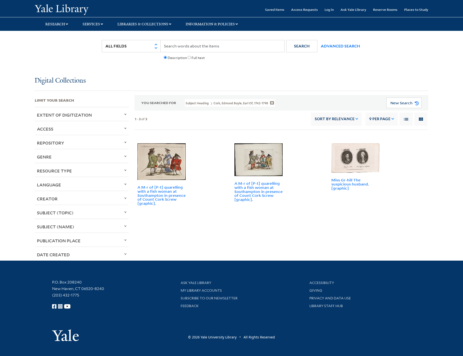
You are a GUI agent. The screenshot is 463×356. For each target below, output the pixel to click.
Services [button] (91, 24)
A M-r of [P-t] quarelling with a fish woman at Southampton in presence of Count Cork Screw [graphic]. (161, 195)
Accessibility (321, 283)
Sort (334, 119)
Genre (44, 157)
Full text (198, 58)
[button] (301, 46)
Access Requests (304, 9)
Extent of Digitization (64, 115)
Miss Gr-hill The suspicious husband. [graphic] (350, 184)
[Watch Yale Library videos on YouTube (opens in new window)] (67, 306)
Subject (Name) (55, 227)
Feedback (190, 306)
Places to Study (416, 9)
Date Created (53, 254)
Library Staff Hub (326, 306)
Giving (315, 290)
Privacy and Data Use (330, 298)
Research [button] (55, 24)
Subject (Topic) (55, 213)
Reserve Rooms (385, 9)
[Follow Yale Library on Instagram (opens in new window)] (60, 306)
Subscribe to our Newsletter (209, 298)
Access (45, 129)
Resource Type (54, 171)
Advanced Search (340, 46)
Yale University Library (64, 9)
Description (177, 58)
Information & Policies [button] (210, 24)
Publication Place (59, 241)
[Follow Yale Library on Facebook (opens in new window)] (54, 306)
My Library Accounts (201, 290)
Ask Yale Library (353, 9)
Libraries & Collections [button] (142, 24)
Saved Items (274, 9)
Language (49, 185)
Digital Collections (60, 81)
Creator (47, 199)
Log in (329, 9)
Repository (50, 143)
